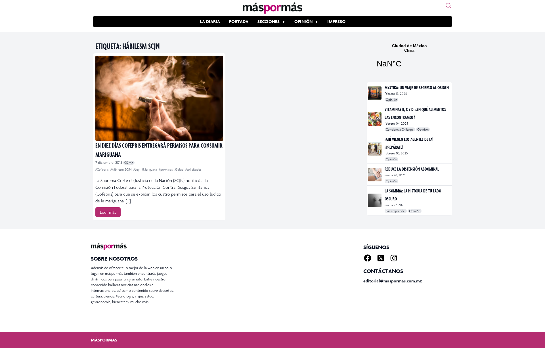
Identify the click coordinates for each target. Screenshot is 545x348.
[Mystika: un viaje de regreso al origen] (375, 93)
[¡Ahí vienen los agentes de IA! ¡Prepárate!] (375, 149)
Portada (238, 21)
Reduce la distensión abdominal (412, 169)
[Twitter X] (380, 258)
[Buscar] (448, 5)
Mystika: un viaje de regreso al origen (417, 87)
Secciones (268, 21)
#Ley (137, 169)
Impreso (336, 21)
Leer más (108, 212)
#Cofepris (102, 169)
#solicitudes (193, 169)
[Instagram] (393, 258)
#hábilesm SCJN (121, 169)
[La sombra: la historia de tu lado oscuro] (375, 200)
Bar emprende (396, 211)
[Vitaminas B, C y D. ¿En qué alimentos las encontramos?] (375, 119)
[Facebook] (367, 258)
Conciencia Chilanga (400, 129)
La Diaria (210, 21)
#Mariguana (150, 169)
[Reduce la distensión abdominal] (375, 174)
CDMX (128, 163)
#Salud (179, 169)
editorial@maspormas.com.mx (392, 281)
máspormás (104, 340)
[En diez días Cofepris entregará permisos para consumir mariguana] (159, 98)
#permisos (166, 169)
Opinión (303, 21)
